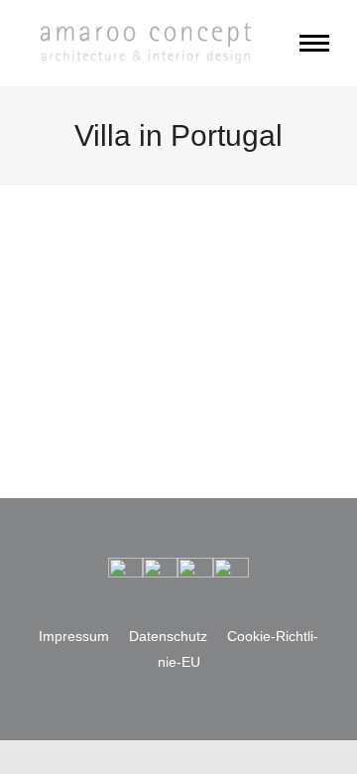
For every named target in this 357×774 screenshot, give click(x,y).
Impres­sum (74, 636)
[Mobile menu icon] (314, 43)
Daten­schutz (168, 636)
